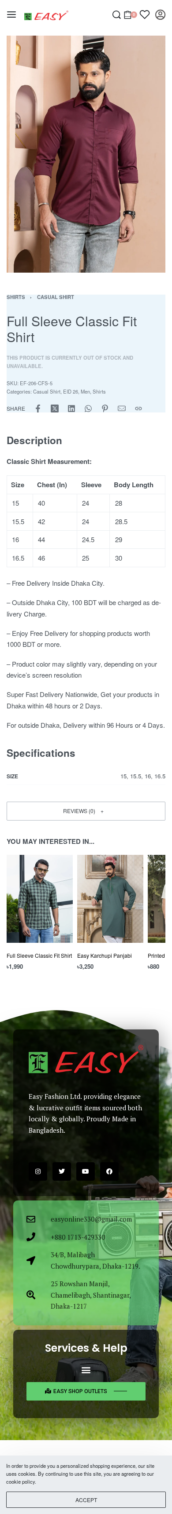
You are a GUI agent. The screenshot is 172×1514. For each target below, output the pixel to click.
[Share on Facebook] (38, 408)
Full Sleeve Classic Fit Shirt (39, 955)
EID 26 (70, 391)
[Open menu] (11, 14)
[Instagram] (38, 1171)
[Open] (144, 14)
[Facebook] (109, 1171)
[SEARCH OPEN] (116, 14)
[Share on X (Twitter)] (55, 408)
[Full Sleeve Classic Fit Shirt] (40, 899)
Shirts (16, 296)
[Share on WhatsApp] (88, 408)
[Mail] (122, 408)
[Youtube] (85, 1171)
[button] (86, 811)
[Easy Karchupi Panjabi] (110, 899)
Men (85, 391)
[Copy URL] (138, 408)
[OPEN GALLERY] (86, 154)
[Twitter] (61, 1171)
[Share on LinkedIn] (71, 408)
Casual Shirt (55, 296)
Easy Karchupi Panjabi (104, 955)
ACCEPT (86, 1499)
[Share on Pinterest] (105, 408)
